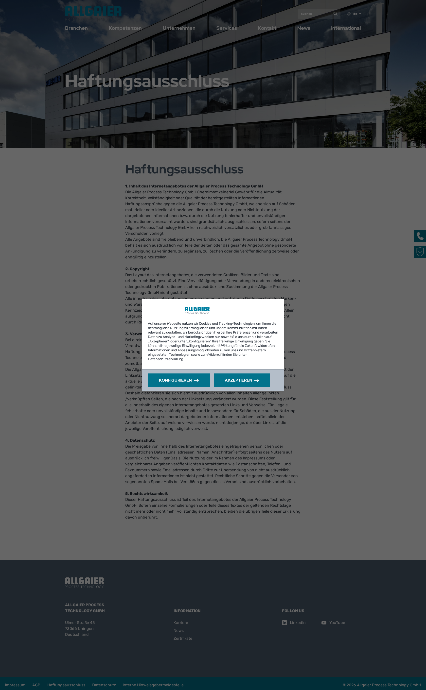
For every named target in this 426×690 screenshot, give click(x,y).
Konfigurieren (175, 380)
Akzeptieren (238, 380)
